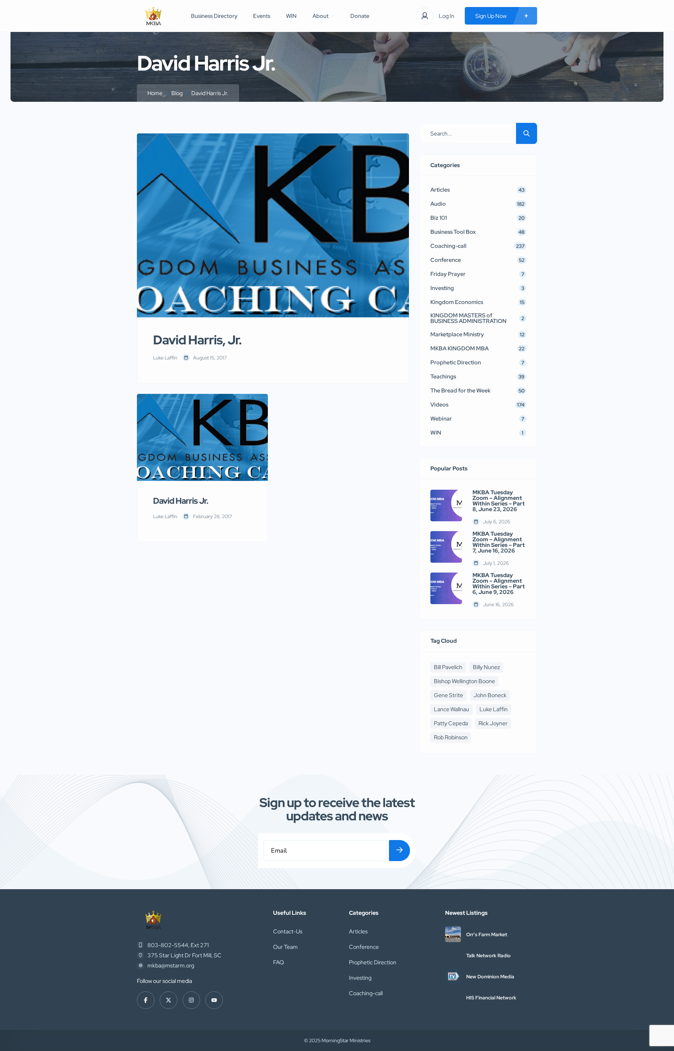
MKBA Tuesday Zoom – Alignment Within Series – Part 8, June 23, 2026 (499, 501)
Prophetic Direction (372, 962)
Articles (358, 931)
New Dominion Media (490, 976)
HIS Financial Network (491, 997)
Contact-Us (287, 931)
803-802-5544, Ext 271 (178, 945)
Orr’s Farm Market (486, 934)
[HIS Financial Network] (453, 997)
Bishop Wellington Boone (464, 681)
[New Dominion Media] (453, 976)
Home (155, 93)
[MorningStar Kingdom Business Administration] (153, 16)
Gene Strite (448, 695)
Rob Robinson (451, 737)
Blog (177, 93)
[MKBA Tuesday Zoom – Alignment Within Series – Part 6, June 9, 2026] (446, 588)
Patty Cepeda (451, 723)
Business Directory (214, 16)
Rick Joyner (493, 723)
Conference (364, 947)
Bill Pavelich (448, 667)
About (320, 16)
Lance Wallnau (451, 709)
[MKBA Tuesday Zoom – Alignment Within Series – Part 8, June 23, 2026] (446, 505)
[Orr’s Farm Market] (453, 934)
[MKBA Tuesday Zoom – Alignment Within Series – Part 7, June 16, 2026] (446, 547)
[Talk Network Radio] (453, 955)
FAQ (278, 962)
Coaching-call (366, 993)
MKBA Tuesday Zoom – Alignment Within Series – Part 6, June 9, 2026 (499, 584)
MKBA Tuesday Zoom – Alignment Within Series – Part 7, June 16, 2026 (499, 542)
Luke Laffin (494, 709)
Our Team (285, 947)
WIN (291, 16)
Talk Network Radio (488, 955)
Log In (446, 16)
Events (261, 16)
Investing (360, 977)
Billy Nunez (486, 667)
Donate (359, 16)
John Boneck (490, 695)
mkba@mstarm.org (170, 965)
